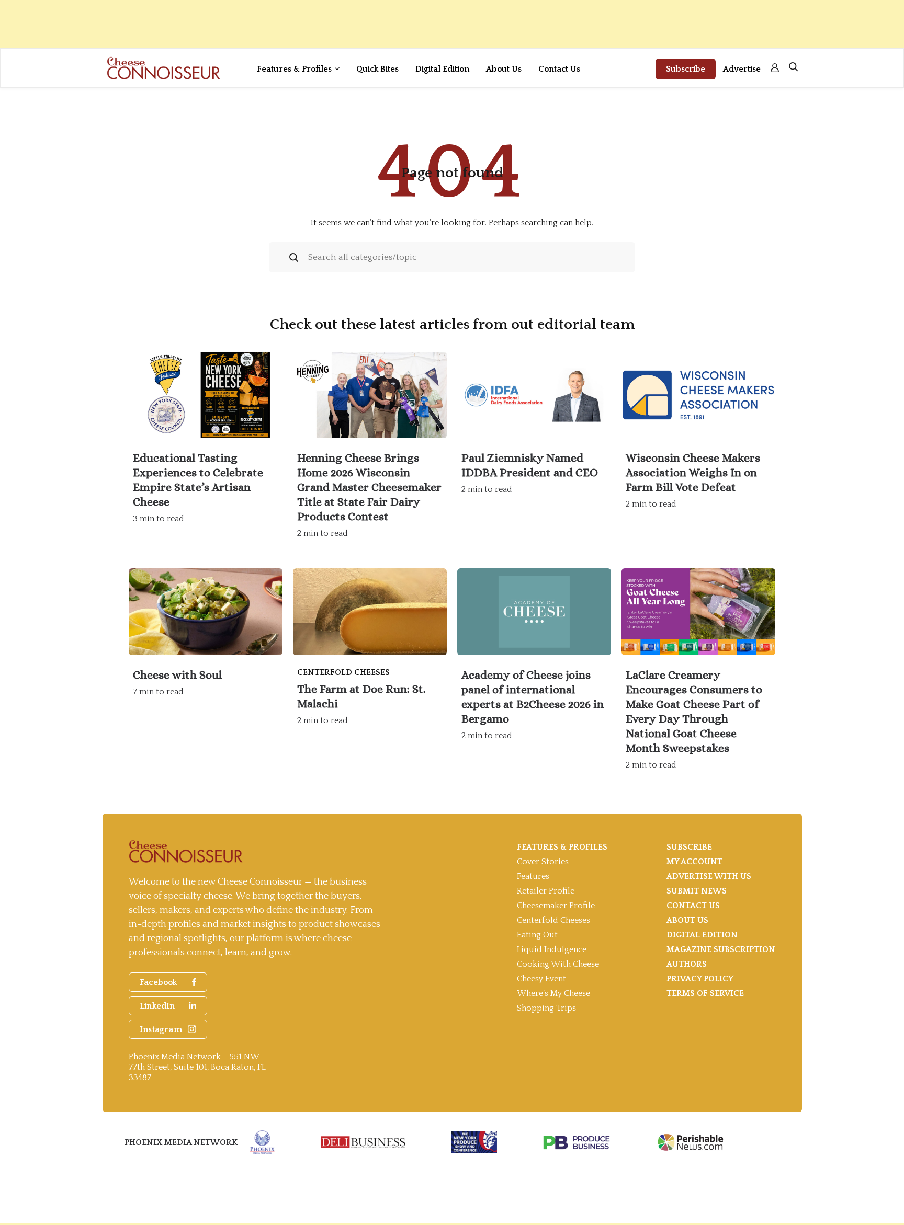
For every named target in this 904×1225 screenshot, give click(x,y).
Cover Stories (543, 861)
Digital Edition (442, 69)
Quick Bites (377, 69)
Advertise (742, 69)
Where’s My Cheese (553, 993)
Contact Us (559, 69)
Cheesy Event (541, 978)
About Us (504, 69)
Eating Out (537, 935)
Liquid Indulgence (551, 949)
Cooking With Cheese (558, 964)
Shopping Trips (546, 1008)
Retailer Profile (545, 891)
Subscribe (685, 69)
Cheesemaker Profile (556, 905)
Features (533, 876)
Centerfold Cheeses (553, 920)
